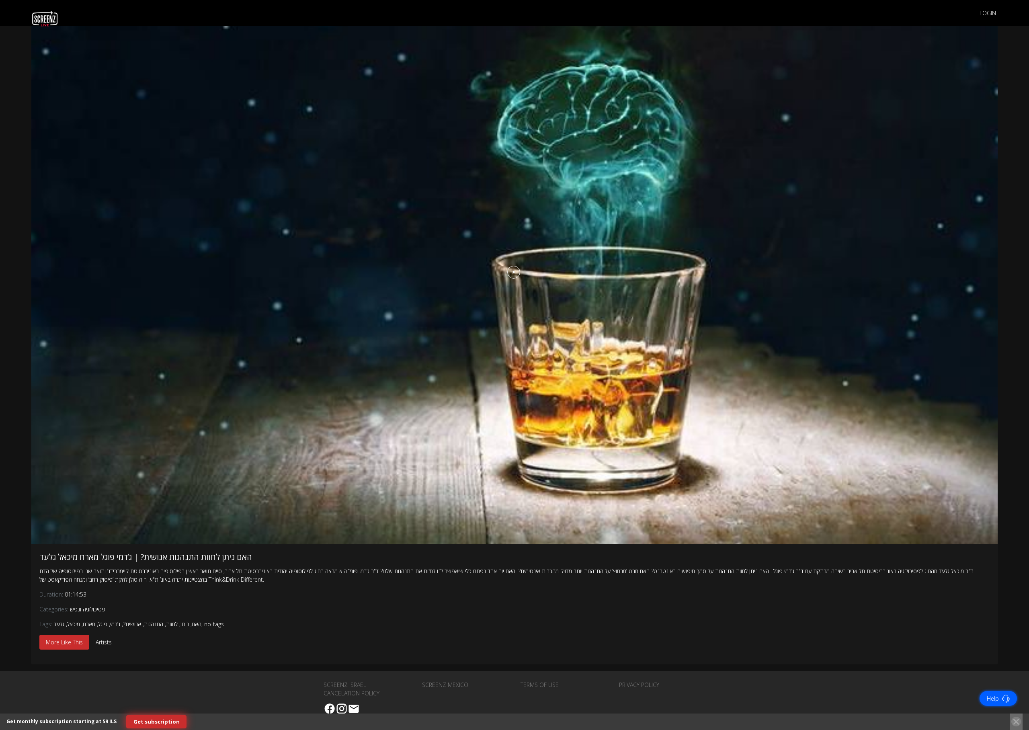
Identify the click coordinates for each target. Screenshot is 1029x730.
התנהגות (153, 624)
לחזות (172, 624)
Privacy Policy (639, 685)
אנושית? (132, 624)
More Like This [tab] (64, 642)
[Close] (1016, 721)
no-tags (214, 624)
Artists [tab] (104, 642)
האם (196, 624)
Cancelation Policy (351, 693)
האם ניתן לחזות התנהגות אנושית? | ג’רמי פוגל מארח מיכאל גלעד (145, 557)
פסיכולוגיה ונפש (87, 609)
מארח (89, 624)
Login (988, 13)
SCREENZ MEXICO (445, 685)
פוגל (102, 624)
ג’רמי (115, 624)
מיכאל (73, 624)
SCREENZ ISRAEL (345, 685)
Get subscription (156, 721)
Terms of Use (540, 685)
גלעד (59, 624)
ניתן (184, 624)
